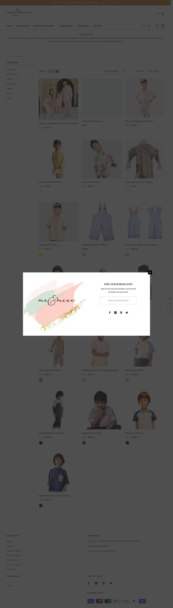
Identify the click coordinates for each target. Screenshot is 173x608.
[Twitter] (127, 312)
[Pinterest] (121, 312)
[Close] (150, 272)
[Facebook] (110, 312)
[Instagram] (115, 312)
